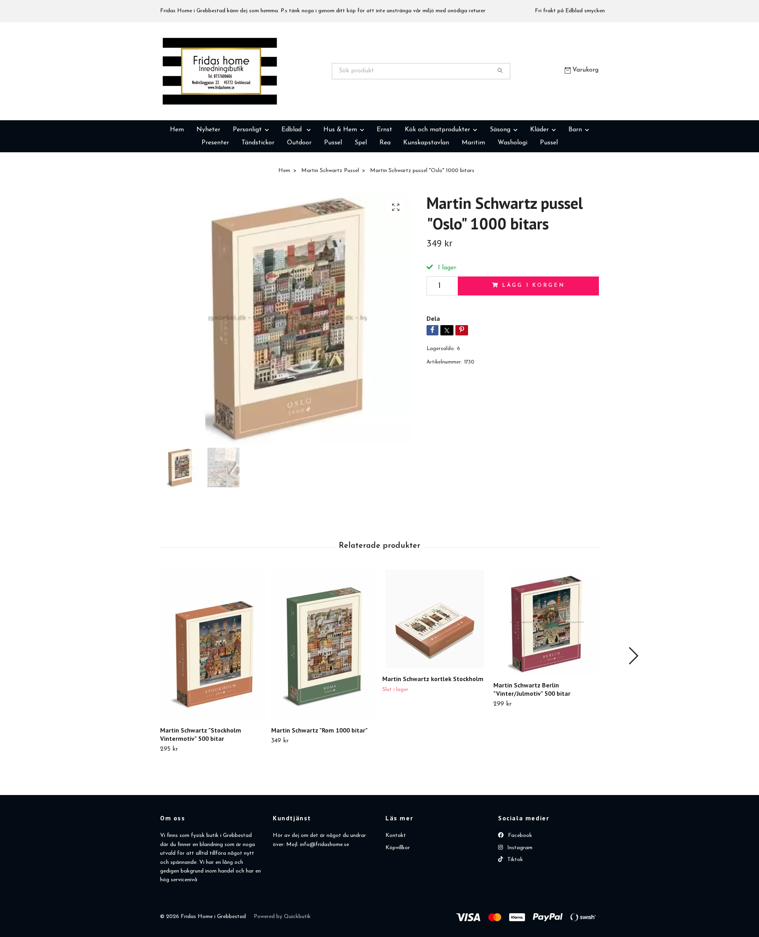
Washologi (512, 182)
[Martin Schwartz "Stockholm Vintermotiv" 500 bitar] (212, 684)
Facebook (519, 875)
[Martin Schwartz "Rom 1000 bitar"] (323, 684)
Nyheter (208, 169)
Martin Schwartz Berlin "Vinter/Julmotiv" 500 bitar (531, 729)
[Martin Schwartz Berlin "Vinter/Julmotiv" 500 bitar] (546, 661)
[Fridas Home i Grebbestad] (270, 91)
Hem (177, 169)
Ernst (384, 169)
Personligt (247, 169)
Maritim (473, 182)
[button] (633, 695)
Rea (385, 182)
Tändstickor (258, 182)
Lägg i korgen (533, 324)
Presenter (215, 182)
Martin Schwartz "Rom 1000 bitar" (319, 770)
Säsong (500, 169)
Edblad (292, 169)
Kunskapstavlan (426, 182)
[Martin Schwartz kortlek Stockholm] (434, 658)
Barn (575, 169)
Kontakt (395, 875)
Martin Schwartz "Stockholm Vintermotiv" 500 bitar (200, 774)
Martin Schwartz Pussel (330, 210)
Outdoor (299, 182)
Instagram (519, 887)
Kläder (539, 169)
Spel (361, 182)
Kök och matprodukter (437, 169)
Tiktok (514, 899)
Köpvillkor (397, 887)
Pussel (333, 182)
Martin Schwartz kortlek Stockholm (432, 718)
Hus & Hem (340, 169)
